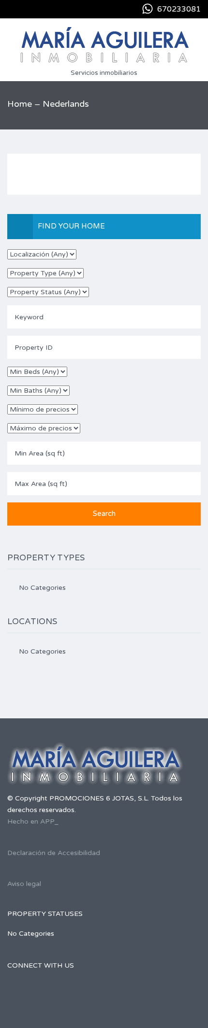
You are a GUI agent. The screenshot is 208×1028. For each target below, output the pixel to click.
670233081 (179, 9)
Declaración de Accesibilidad (53, 853)
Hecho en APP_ (33, 821)
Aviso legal (24, 884)
